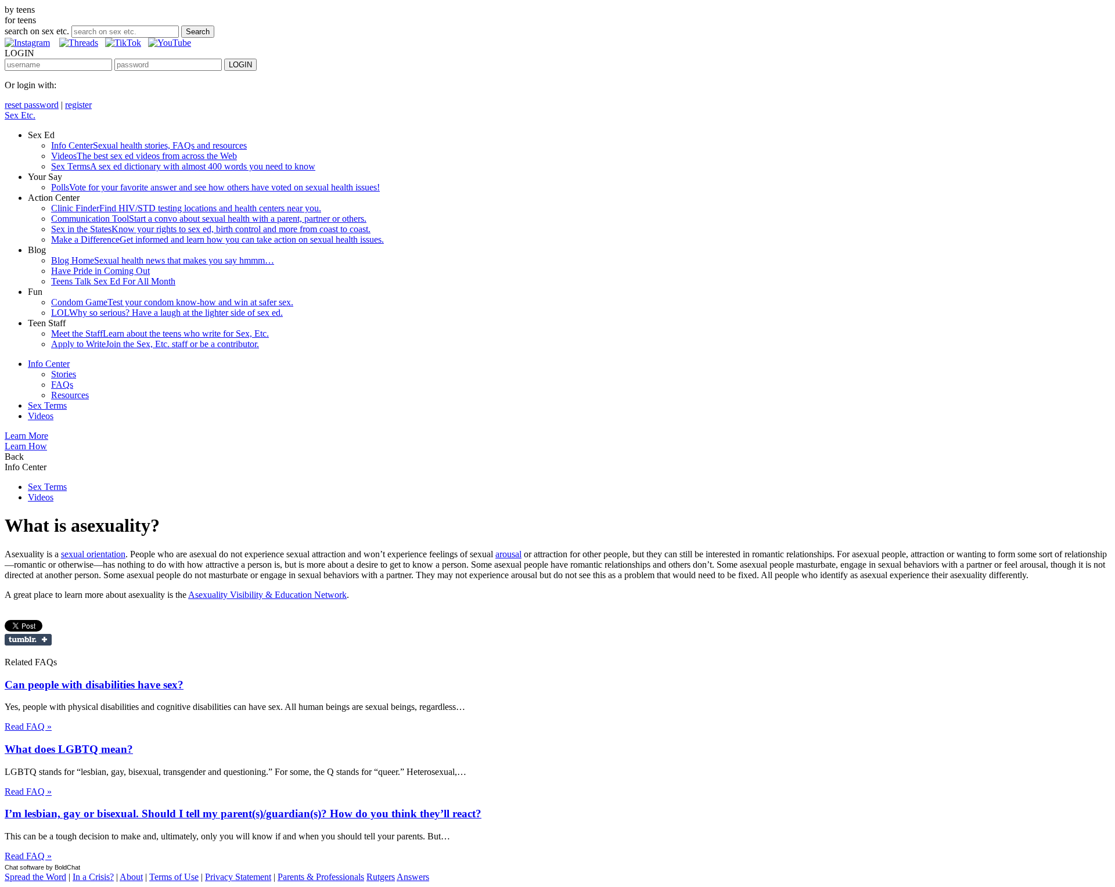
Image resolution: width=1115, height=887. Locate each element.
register (78, 105)
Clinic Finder (186, 208)
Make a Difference (217, 239)
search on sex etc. (37, 31)
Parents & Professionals (321, 877)
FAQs (62, 385)
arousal (508, 554)
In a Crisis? (93, 877)
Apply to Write (155, 344)
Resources (70, 395)
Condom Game (172, 302)
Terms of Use (174, 877)
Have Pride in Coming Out (100, 271)
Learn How (26, 446)
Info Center (149, 145)
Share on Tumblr (28, 640)
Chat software (24, 867)
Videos (144, 156)
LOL (167, 313)
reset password (32, 105)
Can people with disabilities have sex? (94, 685)
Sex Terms (183, 166)
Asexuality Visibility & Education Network (267, 595)
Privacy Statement (238, 877)
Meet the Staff (160, 333)
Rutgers (380, 877)
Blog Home (162, 260)
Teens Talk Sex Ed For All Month (113, 281)
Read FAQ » (28, 726)
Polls (215, 187)
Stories (63, 374)
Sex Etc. (20, 115)
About (131, 877)
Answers (413, 877)
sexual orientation (93, 554)
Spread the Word (35, 877)
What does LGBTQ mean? (69, 749)
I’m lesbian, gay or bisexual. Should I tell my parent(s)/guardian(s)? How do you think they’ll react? (243, 813)
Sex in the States (211, 229)
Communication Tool (208, 218)
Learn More (26, 436)
